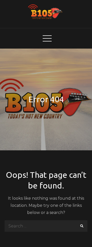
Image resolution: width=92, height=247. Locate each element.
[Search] (81, 226)
